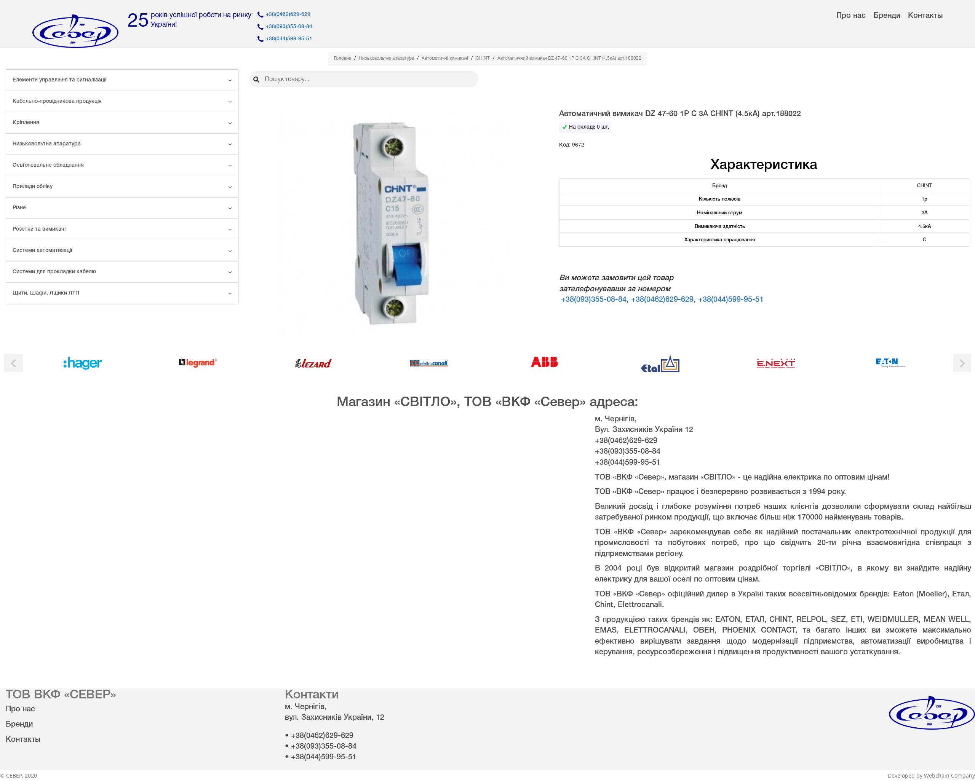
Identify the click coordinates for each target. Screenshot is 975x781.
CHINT (483, 58)
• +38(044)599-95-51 (320, 757)
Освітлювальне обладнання (48, 165)
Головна (343, 58)
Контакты (925, 16)
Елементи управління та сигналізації (59, 80)
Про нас (851, 16)
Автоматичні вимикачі (445, 58)
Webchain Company (949, 775)
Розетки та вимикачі (39, 229)
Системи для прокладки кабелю (54, 271)
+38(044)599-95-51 (289, 39)
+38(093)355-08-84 (289, 26)
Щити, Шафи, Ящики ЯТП (46, 293)
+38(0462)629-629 (288, 14)
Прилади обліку (33, 186)
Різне (19, 208)
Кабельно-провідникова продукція (57, 101)
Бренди (886, 16)
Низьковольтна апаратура (47, 144)
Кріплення (26, 122)
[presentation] (13, 363)
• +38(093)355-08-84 (320, 746)
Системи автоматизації (42, 250)
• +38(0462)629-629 (319, 736)
